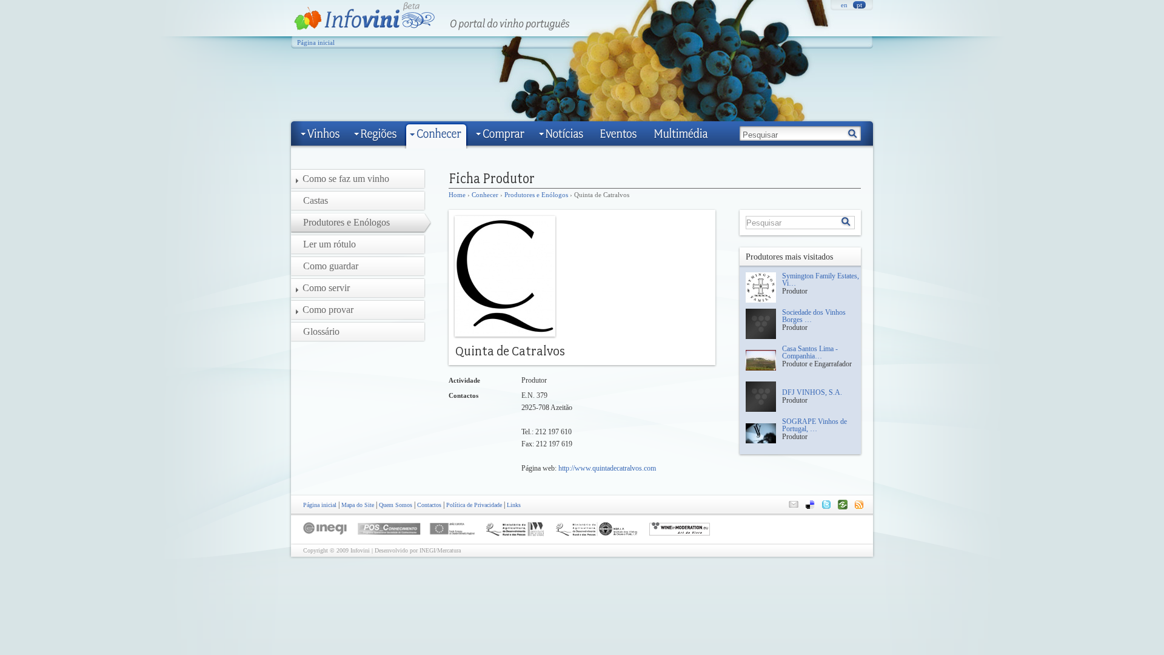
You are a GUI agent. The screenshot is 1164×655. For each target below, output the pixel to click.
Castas (315, 200)
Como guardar (330, 266)
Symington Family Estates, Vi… (820, 279)
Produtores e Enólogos (536, 194)
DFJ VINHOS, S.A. (812, 392)
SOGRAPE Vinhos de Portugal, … (814, 425)
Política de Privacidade (474, 505)
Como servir (326, 288)
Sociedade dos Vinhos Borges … (814, 316)
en (844, 4)
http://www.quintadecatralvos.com (607, 468)
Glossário (321, 331)
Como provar (328, 309)
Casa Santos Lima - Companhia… (810, 352)
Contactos (429, 505)
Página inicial (316, 42)
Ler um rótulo (329, 244)
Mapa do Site (357, 505)
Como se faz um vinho (346, 178)
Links (514, 505)
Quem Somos (395, 505)
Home (457, 194)
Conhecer (485, 194)
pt (859, 4)
